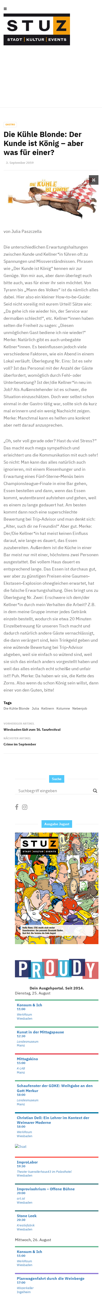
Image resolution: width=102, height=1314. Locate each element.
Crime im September (20, 744)
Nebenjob (79, 708)
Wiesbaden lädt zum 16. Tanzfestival (32, 729)
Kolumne (63, 708)
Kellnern (47, 708)
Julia (35, 708)
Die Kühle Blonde (16, 708)
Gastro (10, 124)
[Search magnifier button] (95, 790)
